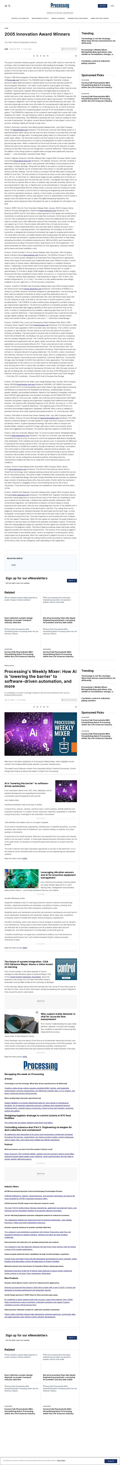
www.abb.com (13, 80)
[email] (47, 56)
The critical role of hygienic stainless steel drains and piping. (28, 1123)
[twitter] (41, 56)
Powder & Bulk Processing (78, 18)
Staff (6, 49)
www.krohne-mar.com (26, 384)
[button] (5, 5)
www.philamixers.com (20, 436)
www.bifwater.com (20, 130)
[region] (60, 1461)
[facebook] (34, 56)
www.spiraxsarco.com (18, 469)
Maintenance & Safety (40, 18)
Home (6, 28)
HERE (24, 859)
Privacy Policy (61, 1460)
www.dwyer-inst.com (22, 161)
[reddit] (44, 56)
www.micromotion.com (50, 418)
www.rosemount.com (47, 211)
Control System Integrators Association (25, 977)
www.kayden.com (41, 325)
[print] (76, 56)
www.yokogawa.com (20, 495)
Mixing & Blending (58, 18)
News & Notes (9, 665)
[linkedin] (37, 56)
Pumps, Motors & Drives (100, 18)
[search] (9, 5)
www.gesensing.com (33, 289)
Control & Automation (20, 18)
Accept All (111, 1461)
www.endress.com (30, 255)
